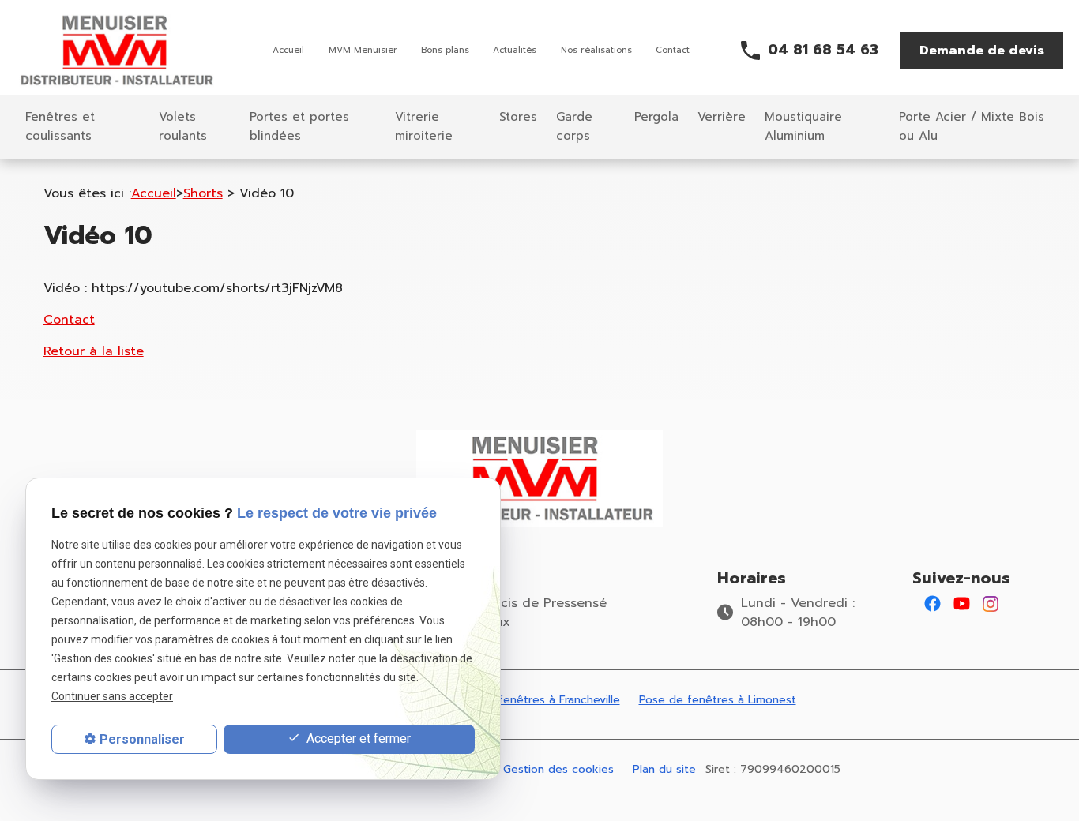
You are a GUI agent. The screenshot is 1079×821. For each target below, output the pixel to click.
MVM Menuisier (363, 50)
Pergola (656, 117)
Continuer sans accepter (112, 697)
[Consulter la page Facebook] (932, 603)
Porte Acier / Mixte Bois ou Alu (971, 126)
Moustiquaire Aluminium (803, 126)
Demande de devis (981, 50)
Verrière (721, 117)
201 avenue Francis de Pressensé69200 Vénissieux (503, 613)
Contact (673, 50)
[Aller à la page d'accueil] (118, 51)
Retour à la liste (93, 351)
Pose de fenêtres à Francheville (535, 700)
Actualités (514, 50)
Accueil (288, 50)
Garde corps (574, 126)
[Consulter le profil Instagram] (990, 603)
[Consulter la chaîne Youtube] (961, 603)
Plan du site (664, 769)
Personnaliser (142, 739)
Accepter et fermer (357, 738)
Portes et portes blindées (299, 126)
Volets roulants (183, 126)
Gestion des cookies (558, 769)
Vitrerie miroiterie (424, 126)
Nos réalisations (596, 50)
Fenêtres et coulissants (60, 126)
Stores (518, 117)
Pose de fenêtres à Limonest (717, 700)
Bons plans (445, 50)
